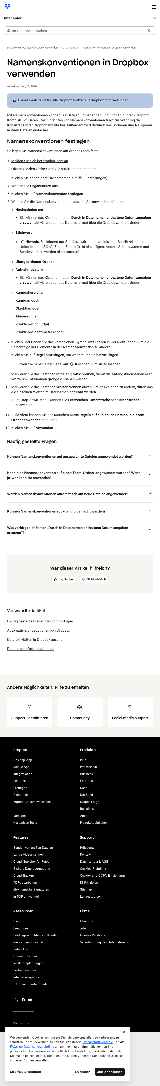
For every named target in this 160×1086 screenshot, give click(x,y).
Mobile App (21, 767)
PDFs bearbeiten (25, 882)
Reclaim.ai (87, 808)
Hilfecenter (12, 18)
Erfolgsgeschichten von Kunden (36, 935)
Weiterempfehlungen (28, 963)
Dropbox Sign (89, 802)
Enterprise (87, 780)
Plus (83, 760)
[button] (8, 30)
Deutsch (18, 1023)
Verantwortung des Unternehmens (104, 942)
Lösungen (20, 788)
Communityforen (25, 956)
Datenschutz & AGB (94, 861)
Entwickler (20, 949)
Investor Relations (92, 935)
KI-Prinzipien (89, 882)
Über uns (86, 921)
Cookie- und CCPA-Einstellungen (104, 875)
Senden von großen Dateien (33, 847)
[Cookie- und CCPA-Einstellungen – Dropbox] (67, 1054)
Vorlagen (19, 815)
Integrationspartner (26, 977)
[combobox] (80, 31)
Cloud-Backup (23, 875)
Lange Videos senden (28, 854)
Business (86, 774)
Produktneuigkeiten (94, 822)
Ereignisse (20, 928)
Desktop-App (22, 760)
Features (19, 780)
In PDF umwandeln (27, 896)
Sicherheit (20, 794)
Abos (83, 815)
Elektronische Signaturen (31, 889)
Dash (83, 788)
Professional (88, 767)
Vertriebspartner (24, 970)
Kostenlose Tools (25, 822)
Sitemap (86, 889)
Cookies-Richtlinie (93, 868)
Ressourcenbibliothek (28, 942)
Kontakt (85, 854)
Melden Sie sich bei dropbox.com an (39, 161)
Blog (16, 921)
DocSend (86, 794)
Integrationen (22, 774)
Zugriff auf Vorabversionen (32, 802)
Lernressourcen (91, 896)
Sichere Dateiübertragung (31, 868)
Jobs (83, 928)
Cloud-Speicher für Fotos (31, 861)
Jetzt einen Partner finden (31, 984)
